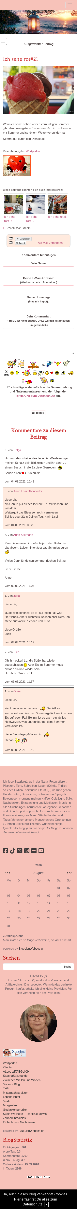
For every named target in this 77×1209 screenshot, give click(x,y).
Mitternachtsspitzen (15, 1092)
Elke (16, 652)
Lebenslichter (11, 1096)
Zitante (7, 1067)
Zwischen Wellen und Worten (21, 1080)
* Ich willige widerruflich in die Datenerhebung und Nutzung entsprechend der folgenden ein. (40, 391)
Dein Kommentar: (39, 321)
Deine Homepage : (38, 299)
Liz (5, 228)
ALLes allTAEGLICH (16, 1071)
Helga (17, 450)
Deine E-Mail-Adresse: (38, 280)
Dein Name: (39, 263)
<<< (7, 873)
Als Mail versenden (50, 242)
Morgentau (10, 1105)
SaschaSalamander (15, 1075)
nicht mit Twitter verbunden (11, 242)
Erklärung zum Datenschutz (35, 395)
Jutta (16, 595)
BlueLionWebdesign (31, 948)
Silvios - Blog (11, 1084)
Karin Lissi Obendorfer (27, 491)
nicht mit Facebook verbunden (11, 238)
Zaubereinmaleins (14, 1118)
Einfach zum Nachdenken (19, 1122)
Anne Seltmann (23, 534)
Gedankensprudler (15, 1109)
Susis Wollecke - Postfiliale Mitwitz (25, 1113)
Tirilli (5, 1088)
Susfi (6, 1101)
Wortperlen (33, 151)
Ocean (17, 691)
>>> (69, 873)
